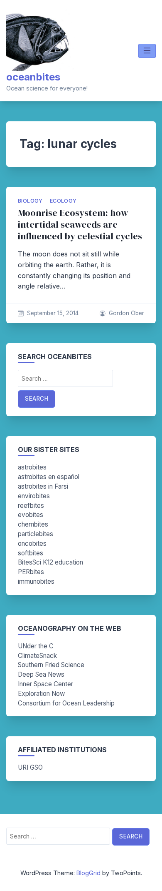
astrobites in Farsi (43, 486)
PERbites (31, 572)
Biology (30, 201)
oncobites (32, 543)
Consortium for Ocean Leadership (66, 703)
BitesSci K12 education (50, 562)
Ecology (63, 201)
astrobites (32, 467)
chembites (33, 524)
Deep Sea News (41, 674)
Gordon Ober (126, 313)
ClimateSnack (37, 656)
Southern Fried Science (51, 665)
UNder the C (36, 646)
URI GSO (30, 767)
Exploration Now (41, 694)
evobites (30, 515)
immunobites (36, 581)
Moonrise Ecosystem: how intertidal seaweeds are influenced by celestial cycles (80, 224)
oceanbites (33, 77)
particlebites (35, 534)
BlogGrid (88, 872)
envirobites (34, 496)
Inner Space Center (45, 684)
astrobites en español (48, 477)
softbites (30, 553)
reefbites (31, 506)
